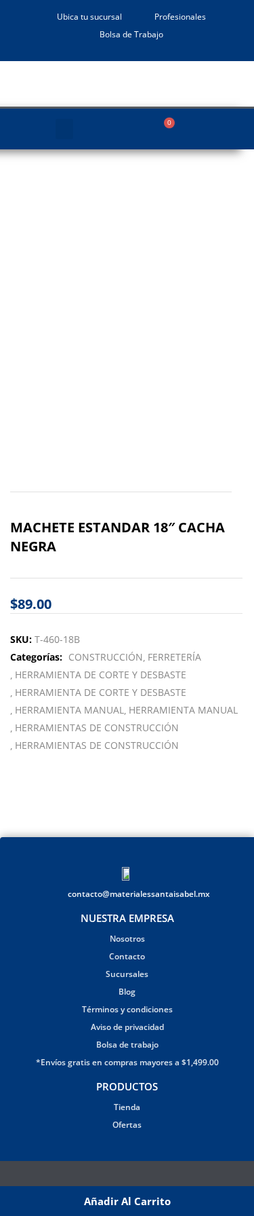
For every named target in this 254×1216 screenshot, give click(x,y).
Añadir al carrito (127, 1201)
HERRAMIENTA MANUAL (69, 709)
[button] (64, 129)
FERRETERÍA (174, 656)
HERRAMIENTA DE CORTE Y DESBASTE (100, 674)
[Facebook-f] (119, 1176)
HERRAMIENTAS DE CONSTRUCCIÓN (97, 727)
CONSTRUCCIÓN (105, 656)
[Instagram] (136, 1176)
